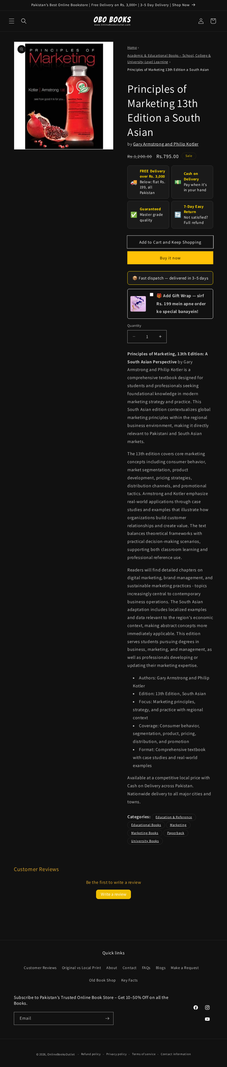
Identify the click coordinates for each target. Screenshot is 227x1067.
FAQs (146, 967)
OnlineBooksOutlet (61, 1054)
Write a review (113, 894)
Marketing (178, 825)
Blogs (161, 967)
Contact (130, 967)
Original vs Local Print (81, 967)
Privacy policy (116, 1054)
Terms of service (143, 1054)
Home (132, 47)
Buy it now (170, 257)
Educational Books (146, 825)
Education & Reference (174, 817)
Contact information (176, 1054)
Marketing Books (144, 833)
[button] (12, 21)
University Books (145, 841)
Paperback (175, 833)
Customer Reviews (40, 967)
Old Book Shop (102, 980)
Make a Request (185, 967)
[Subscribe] (107, 1018)
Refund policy (91, 1054)
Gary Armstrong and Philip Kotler (165, 144)
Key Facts (129, 980)
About (111, 967)
